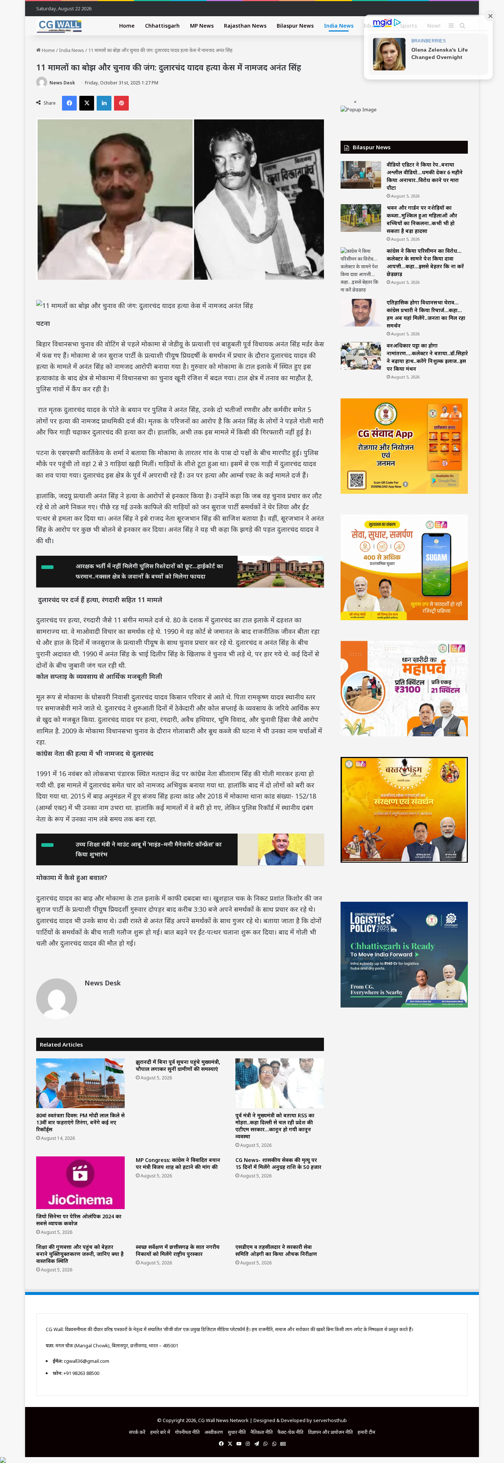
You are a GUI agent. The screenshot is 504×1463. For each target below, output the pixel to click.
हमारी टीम (366, 1432)
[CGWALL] (59, 25)
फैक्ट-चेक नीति (290, 1432)
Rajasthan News (245, 25)
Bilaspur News (295, 25)
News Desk (62, 83)
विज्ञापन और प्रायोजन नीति (330, 1432)
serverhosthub (330, 1420)
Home (127, 25)
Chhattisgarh (162, 25)
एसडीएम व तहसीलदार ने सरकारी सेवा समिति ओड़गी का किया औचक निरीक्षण (276, 1250)
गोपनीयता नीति (187, 1432)
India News (338, 25)
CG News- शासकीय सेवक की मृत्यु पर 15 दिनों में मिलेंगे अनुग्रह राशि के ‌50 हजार (278, 1163)
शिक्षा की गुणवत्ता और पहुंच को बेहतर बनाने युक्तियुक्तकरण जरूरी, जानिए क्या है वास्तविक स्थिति (80, 1253)
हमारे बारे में (160, 1432)
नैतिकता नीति (262, 1432)
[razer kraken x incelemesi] (252, 1460)
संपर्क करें (137, 1432)
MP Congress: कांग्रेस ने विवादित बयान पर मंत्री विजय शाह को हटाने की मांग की (178, 1163)
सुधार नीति (237, 1432)
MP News (202, 25)
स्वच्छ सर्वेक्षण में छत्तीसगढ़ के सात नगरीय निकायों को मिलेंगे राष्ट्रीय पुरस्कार (178, 1250)
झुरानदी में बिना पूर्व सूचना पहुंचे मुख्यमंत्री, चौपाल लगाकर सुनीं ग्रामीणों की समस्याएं (178, 1065)
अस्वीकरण (213, 1432)
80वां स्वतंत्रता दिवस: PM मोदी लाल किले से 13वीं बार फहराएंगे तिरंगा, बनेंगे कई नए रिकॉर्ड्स (80, 1122)
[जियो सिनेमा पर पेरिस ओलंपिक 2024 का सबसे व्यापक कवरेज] (80, 1182)
